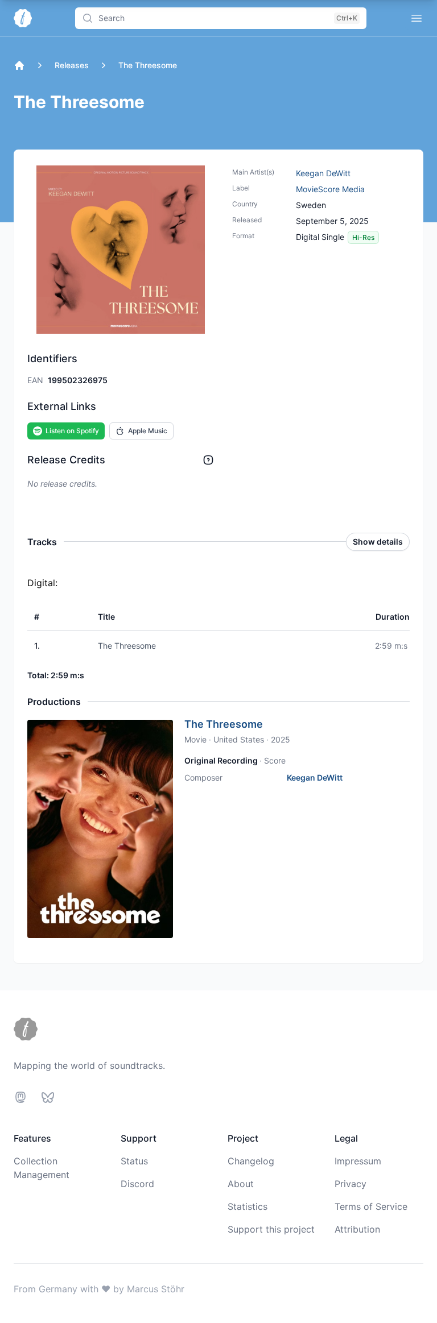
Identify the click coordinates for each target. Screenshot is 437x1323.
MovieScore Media (330, 189)
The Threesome (223, 724)
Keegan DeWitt (323, 173)
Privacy (350, 1183)
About (241, 1183)
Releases (72, 65)
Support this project (271, 1229)
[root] (19, 65)
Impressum (358, 1161)
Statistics (247, 1206)
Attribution (357, 1229)
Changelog (251, 1161)
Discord (137, 1183)
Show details (378, 541)
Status (134, 1161)
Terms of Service (371, 1206)
